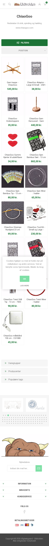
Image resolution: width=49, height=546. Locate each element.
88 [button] (15, 423)
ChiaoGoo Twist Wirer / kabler (36, 300)
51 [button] (22, 419)
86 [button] (11, 423)
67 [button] (11, 421)
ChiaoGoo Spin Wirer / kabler (36, 192)
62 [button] (46, 419)
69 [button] (15, 421)
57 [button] (35, 419)
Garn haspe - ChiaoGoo (13, 83)
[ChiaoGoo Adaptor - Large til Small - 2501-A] (36, 68)
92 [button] (24, 423)
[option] (12, 405)
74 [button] (26, 421)
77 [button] (33, 421)
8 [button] (19, 415)
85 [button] (9, 423)
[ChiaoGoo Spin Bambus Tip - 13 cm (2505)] (12, 176)
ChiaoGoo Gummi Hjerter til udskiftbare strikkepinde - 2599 (12, 157)
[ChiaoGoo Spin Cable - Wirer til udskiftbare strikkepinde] (36, 176)
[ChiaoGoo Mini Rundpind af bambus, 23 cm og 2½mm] (12, 212)
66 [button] (9, 421)
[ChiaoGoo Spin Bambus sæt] (36, 140)
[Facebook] (24, 511)
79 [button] (37, 421)
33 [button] (28, 417)
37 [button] (37, 417)
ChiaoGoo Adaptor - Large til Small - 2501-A (36, 85)
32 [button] (26, 417)
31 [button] (24, 417)
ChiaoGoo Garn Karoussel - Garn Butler (36, 121)
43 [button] (4, 419)
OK (24, 279)
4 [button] (10, 415)
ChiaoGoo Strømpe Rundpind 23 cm (12, 228)
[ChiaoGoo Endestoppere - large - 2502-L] (12, 104)
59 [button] (39, 419)
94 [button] (28, 423)
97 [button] (35, 423)
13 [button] (30, 415)
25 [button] (11, 417)
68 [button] (13, 421)
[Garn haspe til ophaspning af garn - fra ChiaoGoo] (12, 68)
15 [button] (34, 415)
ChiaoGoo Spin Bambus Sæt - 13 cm (36, 156)
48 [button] (15, 419)
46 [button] (11, 419)
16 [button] (36, 415)
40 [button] (44, 417)
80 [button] (39, 421)
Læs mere (24, 286)
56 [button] (33, 419)
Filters (25, 43)
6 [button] (15, 415)
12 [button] (28, 415)
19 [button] (43, 415)
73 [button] (24, 421)
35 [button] (33, 417)
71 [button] (20, 421)
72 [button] (22, 421)
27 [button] (15, 417)
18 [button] (41, 415)
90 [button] (20, 423)
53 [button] (26, 419)
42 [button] (2, 419)
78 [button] (35, 421)
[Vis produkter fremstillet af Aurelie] (36, 405)
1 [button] (3, 415)
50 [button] (20, 419)
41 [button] (46, 417)
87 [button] (13, 423)
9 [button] (21, 415)
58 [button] (37, 419)
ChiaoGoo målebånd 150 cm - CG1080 (13, 336)
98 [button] (37, 423)
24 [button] (9, 417)
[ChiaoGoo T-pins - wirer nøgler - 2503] (12, 249)
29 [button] (20, 417)
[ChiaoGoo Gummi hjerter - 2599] (12, 140)
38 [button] (39, 417)
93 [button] (26, 423)
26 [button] (13, 417)
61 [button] (44, 419)
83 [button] (46, 421)
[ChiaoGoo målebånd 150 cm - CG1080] (12, 321)
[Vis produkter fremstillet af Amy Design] (12, 405)
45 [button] (9, 419)
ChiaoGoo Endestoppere (13, 119)
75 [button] (28, 421)
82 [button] (44, 421)
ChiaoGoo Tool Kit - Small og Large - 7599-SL (36, 229)
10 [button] (23, 415)
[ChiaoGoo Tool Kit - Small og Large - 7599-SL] (36, 212)
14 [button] (32, 415)
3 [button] (8, 415)
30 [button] (22, 417)
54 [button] (28, 419)
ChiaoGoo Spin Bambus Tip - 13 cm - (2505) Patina (12, 193)
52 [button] (24, 419)
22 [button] (4, 417)
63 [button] (2, 421)
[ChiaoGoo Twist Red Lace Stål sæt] (36, 249)
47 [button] (13, 419)
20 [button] (45, 415)
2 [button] (5, 415)
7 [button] (17, 415)
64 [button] (4, 421)
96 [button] (33, 423)
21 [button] (2, 417)
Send (39, 468)
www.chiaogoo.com (24, 28)
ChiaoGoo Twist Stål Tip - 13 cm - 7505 (13, 300)
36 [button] (35, 417)
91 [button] (22, 423)
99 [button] (39, 423)
